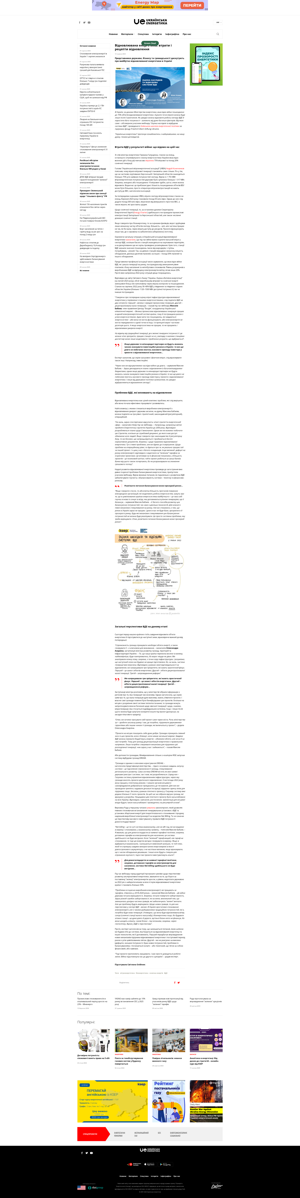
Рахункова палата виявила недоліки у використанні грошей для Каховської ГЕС (92, 67)
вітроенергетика (127, 973)
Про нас (187, 34)
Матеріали (127, 34)
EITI (159, 1133)
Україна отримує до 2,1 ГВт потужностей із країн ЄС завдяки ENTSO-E (92, 108)
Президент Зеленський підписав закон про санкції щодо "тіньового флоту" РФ (93, 193)
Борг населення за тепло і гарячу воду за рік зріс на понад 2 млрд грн (91, 232)
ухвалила (151, 807)
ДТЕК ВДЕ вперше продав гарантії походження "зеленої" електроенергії (93, 180)
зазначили (130, 239)
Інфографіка (172, 34)
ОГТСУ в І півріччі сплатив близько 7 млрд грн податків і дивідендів (93, 81)
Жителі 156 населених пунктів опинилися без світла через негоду (93, 207)
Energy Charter (140, 212)
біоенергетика (142, 973)
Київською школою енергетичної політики (160, 126)
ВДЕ (165, 973)
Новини (113, 34)
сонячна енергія (156, 973)
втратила (150, 160)
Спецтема (143, 34)
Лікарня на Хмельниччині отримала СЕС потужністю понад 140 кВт (91, 122)
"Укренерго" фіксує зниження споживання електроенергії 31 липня (94, 149)
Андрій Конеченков (175, 168)
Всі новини (84, 270)
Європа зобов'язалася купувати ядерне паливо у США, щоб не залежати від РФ (93, 95)
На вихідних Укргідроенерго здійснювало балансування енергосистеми (93, 259)
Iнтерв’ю (157, 34)
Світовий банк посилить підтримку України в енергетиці (91, 136)
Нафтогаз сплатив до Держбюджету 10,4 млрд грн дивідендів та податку (93, 245)
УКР (217, 22)
